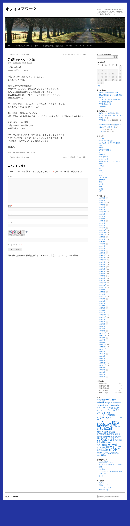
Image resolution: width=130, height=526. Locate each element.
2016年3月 (102, 223)
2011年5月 (102, 319)
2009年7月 (102, 326)
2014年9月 (102, 262)
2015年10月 (102, 235)
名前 (10, 206)
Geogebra (108, 402)
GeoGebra (102, 154)
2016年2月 (102, 225)
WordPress (100, 408)
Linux (111, 404)
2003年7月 (102, 370)
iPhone (105, 405)
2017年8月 (102, 205)
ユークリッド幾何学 (105, 141)
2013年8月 (102, 292)
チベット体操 (20, 152)
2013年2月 (102, 294)
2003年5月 (102, 374)
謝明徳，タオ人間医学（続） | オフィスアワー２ (110, 115)
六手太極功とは (104, 106)
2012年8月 (102, 301)
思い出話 (102, 180)
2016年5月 (102, 219)
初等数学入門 (106, 426)
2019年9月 (102, 198)
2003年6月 (102, 372)
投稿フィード (103, 485)
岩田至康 (100, 434)
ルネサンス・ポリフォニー (109, 419)
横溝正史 (109, 442)
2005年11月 (102, 347)
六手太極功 (110, 422)
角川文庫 (99, 453)
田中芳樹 (112, 444)
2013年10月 (102, 287)
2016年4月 (102, 221)
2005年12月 (102, 344)
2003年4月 (102, 377)
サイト (10, 222)
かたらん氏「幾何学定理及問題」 (110, 143)
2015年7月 (102, 239)
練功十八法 (113, 447)
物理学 (101, 147)
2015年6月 (102, 241)
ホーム (10, 45)
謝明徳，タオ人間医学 (106, 113)
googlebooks (117, 402)
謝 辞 (89, 45)
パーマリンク (30, 152)
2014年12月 (102, 255)
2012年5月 (102, 308)
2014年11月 (102, 257)
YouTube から (103, 177)
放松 (119, 437)
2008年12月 (102, 333)
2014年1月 (102, 280)
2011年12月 (102, 315)
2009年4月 (102, 328)
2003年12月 (102, 363)
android (100, 402)
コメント (11, 177)
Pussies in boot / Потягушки (18, 54)
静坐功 (99, 455)
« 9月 (98, 86)
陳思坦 (116, 453)
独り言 (101, 184)
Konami (29, 63)
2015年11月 (102, 232)
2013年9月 (102, 290)
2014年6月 (102, 269)
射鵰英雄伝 (102, 431)
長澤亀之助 (108, 452)
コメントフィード (105, 487)
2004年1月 (102, 361)
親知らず (111, 450)
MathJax (101, 173)
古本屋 (118, 426)
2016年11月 (102, 212)
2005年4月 (102, 354)
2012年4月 (102, 310)
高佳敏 (104, 455)
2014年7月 (102, 267)
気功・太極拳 (103, 157)
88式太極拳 (111, 399)
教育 (100, 182)
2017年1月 (102, 209)
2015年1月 (102, 253)
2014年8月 (102, 264)
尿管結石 (112, 432)
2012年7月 (102, 303)
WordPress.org (103, 490)
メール (10, 214)
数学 (100, 145)
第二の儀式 (101, 447)
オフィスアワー (102, 410)
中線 (98, 423)
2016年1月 (102, 228)
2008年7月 (102, 340)
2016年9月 (102, 214)
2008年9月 (102, 338)
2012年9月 (102, 299)
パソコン (102, 166)
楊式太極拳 (101, 442)
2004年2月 (102, 358)
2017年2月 (102, 207)
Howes (100, 404)
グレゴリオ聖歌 (113, 410)
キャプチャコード (14, 245)
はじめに (102, 138)
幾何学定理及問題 (112, 434)
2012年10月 (102, 296)
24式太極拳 (101, 399)
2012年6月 (102, 306)
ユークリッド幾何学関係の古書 (111, 471)
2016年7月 (102, 216)
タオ (100, 168)
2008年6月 (102, 342)
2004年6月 (102, 356)
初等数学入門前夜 (105, 150)
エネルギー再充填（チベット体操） (76, 54)
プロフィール (79, 45)
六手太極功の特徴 (105, 104)
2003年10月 (102, 365)
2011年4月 (102, 322)
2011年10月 (102, 317)
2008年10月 (102, 335)
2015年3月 (102, 248)
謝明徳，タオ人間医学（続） (109, 93)
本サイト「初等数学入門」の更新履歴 (49, 45)
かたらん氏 (114, 407)
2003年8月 (102, 367)
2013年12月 (102, 283)
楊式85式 (118, 440)
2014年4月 (102, 273)
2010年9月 (102, 324)
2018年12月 (102, 202)
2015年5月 (102, 244)
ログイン (102, 483)
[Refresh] (26, 231)
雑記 (100, 191)
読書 (100, 170)
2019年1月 (102, 200)
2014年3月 (102, 276)
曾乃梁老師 (106, 439)
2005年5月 (102, 351)
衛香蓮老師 (101, 450)
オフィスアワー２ (21, 8)
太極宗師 (106, 428)
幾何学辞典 (102, 436)
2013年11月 (102, 285)
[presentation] (101, 152)
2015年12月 (102, 230)
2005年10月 (102, 349)
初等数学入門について (24, 45)
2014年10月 (102, 260)
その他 (101, 189)
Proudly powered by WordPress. (109, 496)
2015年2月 (102, 251)
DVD (100, 175)
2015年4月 (102, 246)
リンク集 (68, 45)
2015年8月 (102, 237)
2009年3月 (102, 331)
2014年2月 (102, 278)
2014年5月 (102, 271)
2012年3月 (102, 312)
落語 (100, 186)
